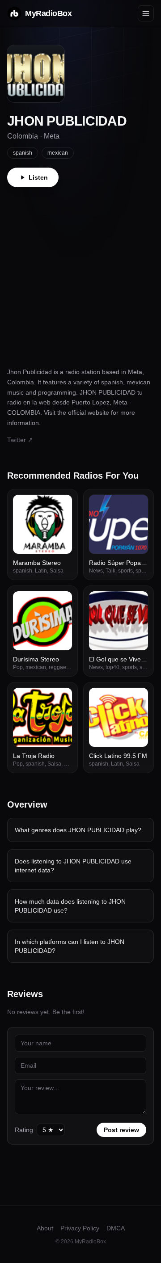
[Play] (60, 506)
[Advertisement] (80, 272)
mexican (57, 153)
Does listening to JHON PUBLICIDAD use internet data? (73, 866)
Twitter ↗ (20, 439)
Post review (121, 1129)
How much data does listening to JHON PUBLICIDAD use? (70, 906)
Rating (24, 1129)
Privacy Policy (79, 1228)
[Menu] (146, 13)
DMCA (115, 1228)
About (45, 1228)
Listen (38, 177)
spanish (22, 153)
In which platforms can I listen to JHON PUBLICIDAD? (69, 946)
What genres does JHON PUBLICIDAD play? (78, 830)
